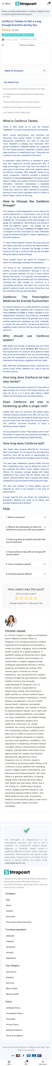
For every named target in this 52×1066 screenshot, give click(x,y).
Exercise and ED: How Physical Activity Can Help (24, 89)
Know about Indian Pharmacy (19, 922)
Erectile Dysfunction (18, 11)
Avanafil (9, 952)
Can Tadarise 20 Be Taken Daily (16, 112)
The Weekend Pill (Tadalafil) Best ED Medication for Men (24, 95)
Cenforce (8, 130)
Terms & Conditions (14, 1035)
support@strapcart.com (15, 863)
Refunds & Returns (14, 1030)
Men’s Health (11, 988)
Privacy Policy (12, 1024)
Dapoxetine (11, 958)
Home (4, 11)
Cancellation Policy (14, 1013)
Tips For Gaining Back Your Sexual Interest (21, 102)
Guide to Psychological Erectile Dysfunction (22, 107)
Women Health (12, 994)
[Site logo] (26, 3)
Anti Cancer (11, 972)
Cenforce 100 (32, 349)
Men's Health (27, 35)
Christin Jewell (11, 40)
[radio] (17, 598)
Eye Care (10, 983)
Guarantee (10, 1019)
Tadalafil (10, 941)
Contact (9, 911)
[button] (44, 71)
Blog (8, 900)
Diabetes (10, 977)
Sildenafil (10, 936)
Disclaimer (10, 916)
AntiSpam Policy (13, 1008)
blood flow (27, 178)
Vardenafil (10, 947)
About (8, 905)
